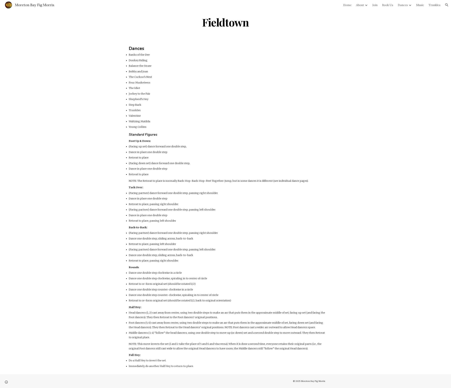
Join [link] (375, 5)
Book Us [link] (387, 5)
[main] (225, 22)
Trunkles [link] (434, 5)
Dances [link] (403, 5)
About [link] (360, 5)
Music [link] (420, 5)
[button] (447, 5)
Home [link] (347, 5)
